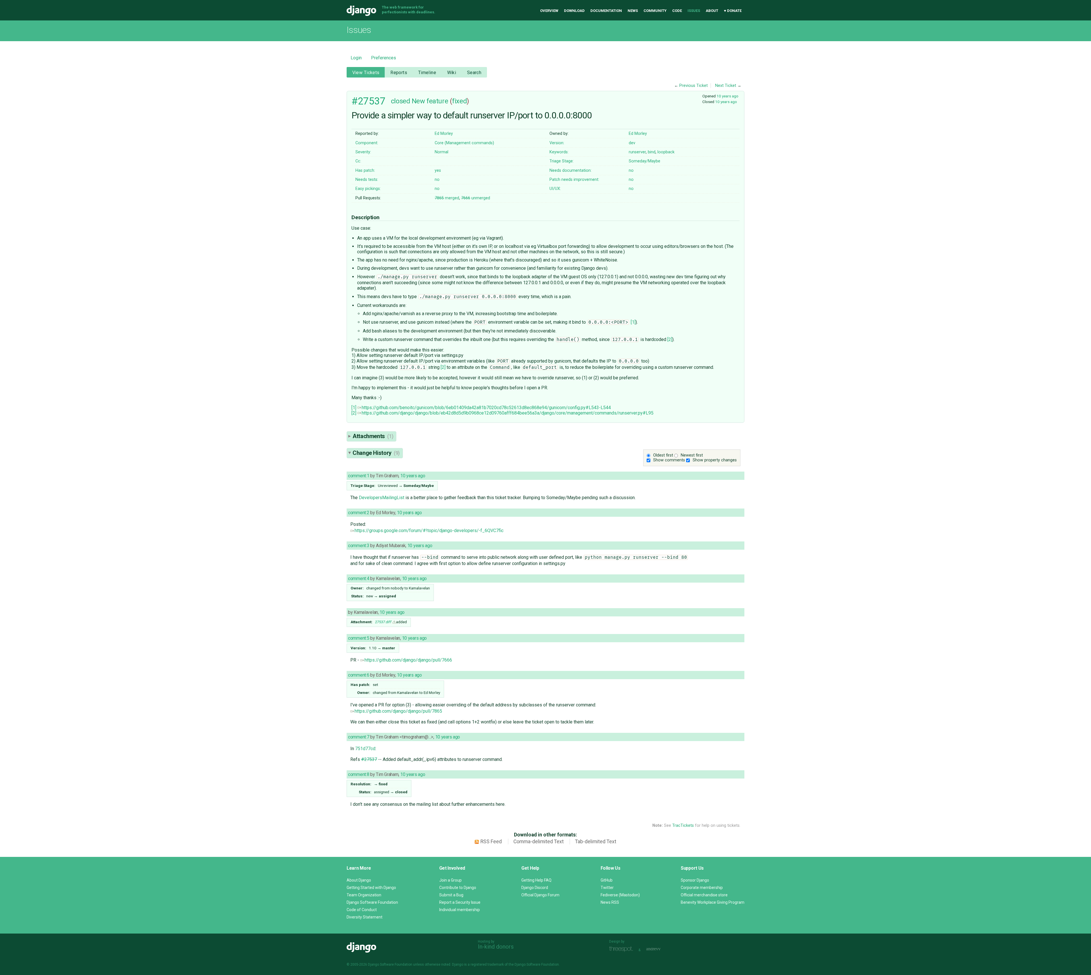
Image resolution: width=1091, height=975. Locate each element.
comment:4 (358, 578)
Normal (441, 152)
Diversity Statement (364, 917)
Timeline (427, 72)
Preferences (383, 57)
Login (356, 57)
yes (438, 170)
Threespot (622, 949)
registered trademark (487, 964)
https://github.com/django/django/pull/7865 (398, 711)
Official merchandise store (704, 895)
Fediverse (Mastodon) (620, 895)
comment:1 (358, 475)
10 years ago (727, 96)
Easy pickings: (368, 188)
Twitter (607, 887)
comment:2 (358, 512)
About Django (359, 880)
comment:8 (358, 774)
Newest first (692, 455)
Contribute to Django (457, 887)
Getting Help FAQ (536, 880)
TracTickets (683, 825)
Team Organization (364, 895)
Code (677, 11)
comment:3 (358, 545)
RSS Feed (491, 841)
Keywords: (559, 152)
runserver (637, 152)
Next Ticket (725, 85)
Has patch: (365, 170)
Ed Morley (444, 133)
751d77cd (365, 748)
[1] (633, 322)
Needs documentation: (570, 170)
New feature (430, 101)
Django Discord (534, 887)
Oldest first (663, 455)
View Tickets (366, 72)
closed (400, 101)
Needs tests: (366, 179)
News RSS (610, 902)
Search (474, 72)
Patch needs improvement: (574, 179)
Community (655, 11)
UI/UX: (555, 188)
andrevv (659, 949)
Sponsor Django (695, 880)
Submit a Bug (451, 895)
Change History (376, 452)
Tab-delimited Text (595, 841)
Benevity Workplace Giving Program (712, 902)
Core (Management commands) (464, 143)
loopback (665, 152)
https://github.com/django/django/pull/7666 (408, 660)
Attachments (373, 436)
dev (632, 143)
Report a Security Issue (459, 902)
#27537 (368, 101)
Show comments (669, 460)
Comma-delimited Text (538, 841)
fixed (459, 101)
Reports (398, 72)
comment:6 (358, 675)
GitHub (607, 880)
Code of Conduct (362, 909)
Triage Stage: (561, 161)
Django (361, 11)
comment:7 (358, 737)
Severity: (363, 152)
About (712, 11)
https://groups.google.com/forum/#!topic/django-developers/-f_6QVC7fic (429, 530)
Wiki (451, 72)
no (631, 170)
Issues (694, 11)
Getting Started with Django (371, 887)
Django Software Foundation (372, 902)
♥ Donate (733, 11)
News (633, 11)
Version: (556, 143)
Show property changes (715, 460)
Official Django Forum (540, 895)
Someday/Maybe (644, 161)
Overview (549, 11)
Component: (366, 143)
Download (574, 11)
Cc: (358, 161)
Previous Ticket (693, 85)
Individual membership (459, 909)
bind (651, 152)
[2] (669, 339)
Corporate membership (702, 887)
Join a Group (450, 880)
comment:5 (358, 638)
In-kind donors (496, 946)
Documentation (606, 11)
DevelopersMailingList (381, 497)
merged (447, 198)
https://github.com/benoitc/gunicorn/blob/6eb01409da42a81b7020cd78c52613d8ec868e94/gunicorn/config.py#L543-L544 (486, 407)
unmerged (475, 198)
